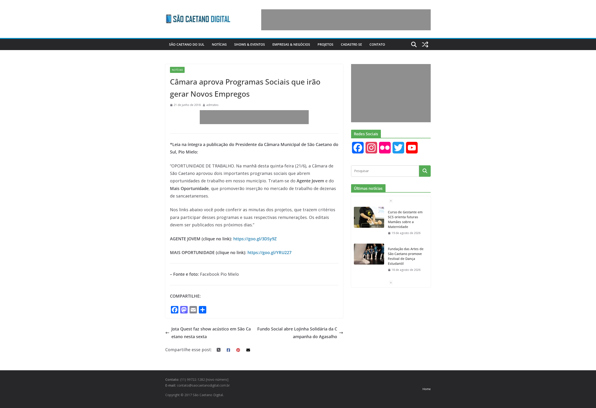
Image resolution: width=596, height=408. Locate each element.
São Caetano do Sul (186, 44)
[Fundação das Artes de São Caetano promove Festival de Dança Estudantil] (369, 254)
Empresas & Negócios (291, 44)
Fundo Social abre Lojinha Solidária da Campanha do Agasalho (297, 332)
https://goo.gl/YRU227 (269, 252)
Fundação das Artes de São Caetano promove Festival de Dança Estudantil (405, 256)
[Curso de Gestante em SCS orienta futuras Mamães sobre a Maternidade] (369, 217)
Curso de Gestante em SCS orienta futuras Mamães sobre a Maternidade (405, 219)
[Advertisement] (346, 19)
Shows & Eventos (249, 44)
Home (427, 389)
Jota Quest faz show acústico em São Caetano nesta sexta (211, 332)
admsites (212, 105)
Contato (377, 44)
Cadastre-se (351, 44)
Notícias (219, 44)
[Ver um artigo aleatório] (425, 44)
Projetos (325, 44)
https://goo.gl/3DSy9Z (255, 238)
